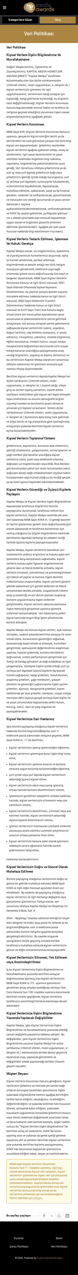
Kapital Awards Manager (49, 1258)
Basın (59, 1238)
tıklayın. (38, 1198)
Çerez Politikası (19, 1246)
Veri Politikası (59, 1246)
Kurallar (19, 1238)
